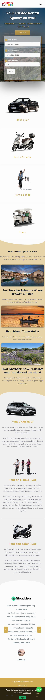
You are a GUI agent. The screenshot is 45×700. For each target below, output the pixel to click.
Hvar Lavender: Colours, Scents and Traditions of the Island (22, 370)
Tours (22, 232)
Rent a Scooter (22, 157)
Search (10, 71)
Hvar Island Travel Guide (22, 331)
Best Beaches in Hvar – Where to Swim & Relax (22, 292)
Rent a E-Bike (22, 194)
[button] (6, 630)
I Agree (22, 698)
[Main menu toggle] (40, 4)
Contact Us (38, 695)
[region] (22, 629)
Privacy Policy (22, 686)
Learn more (27, 693)
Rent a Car (22, 119)
